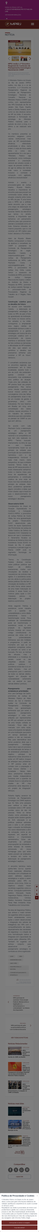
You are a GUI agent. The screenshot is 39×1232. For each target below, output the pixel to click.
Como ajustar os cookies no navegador (19, 1222)
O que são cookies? (19, 1227)
